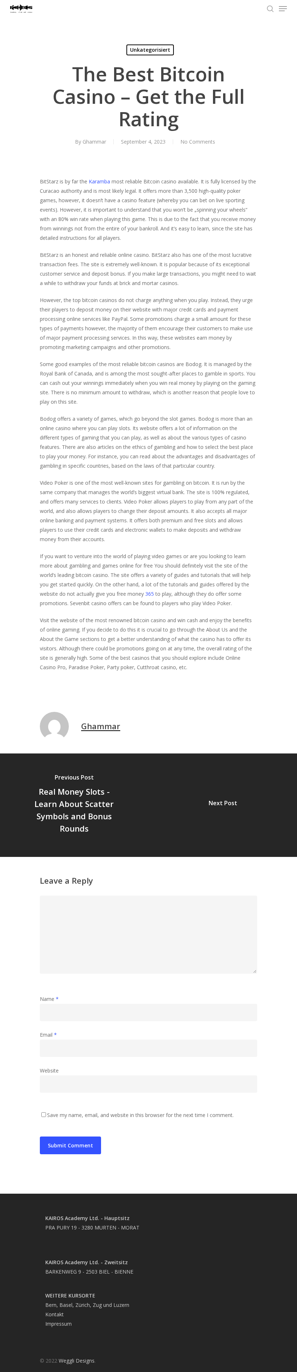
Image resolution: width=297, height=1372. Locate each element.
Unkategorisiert (150, 49)
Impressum (58, 1323)
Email (48, 1034)
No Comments (197, 141)
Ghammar (94, 141)
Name (49, 998)
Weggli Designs (77, 1360)
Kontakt (54, 1314)
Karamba (99, 181)
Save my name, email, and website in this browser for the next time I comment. (140, 1115)
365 (149, 593)
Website (49, 1070)
